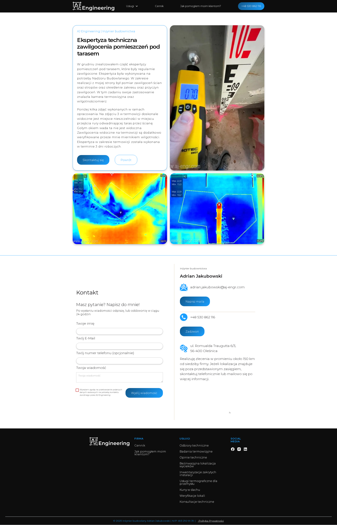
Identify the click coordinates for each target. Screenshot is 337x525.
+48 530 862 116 (251, 6)
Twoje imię (85, 323)
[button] (132, 6)
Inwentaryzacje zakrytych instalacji (198, 474)
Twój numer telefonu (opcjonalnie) (105, 353)
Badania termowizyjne (196, 451)
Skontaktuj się (93, 160)
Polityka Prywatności (211, 520)
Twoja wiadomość (91, 367)
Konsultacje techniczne (197, 501)
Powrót (126, 160)
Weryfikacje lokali (192, 495)
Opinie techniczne (193, 457)
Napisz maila (195, 301)
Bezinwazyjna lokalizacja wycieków (198, 465)
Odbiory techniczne (194, 445)
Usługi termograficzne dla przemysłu (198, 482)
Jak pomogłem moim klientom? (200, 6)
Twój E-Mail (85, 338)
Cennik (159, 6)
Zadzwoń (192, 331)
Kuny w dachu (190, 489)
